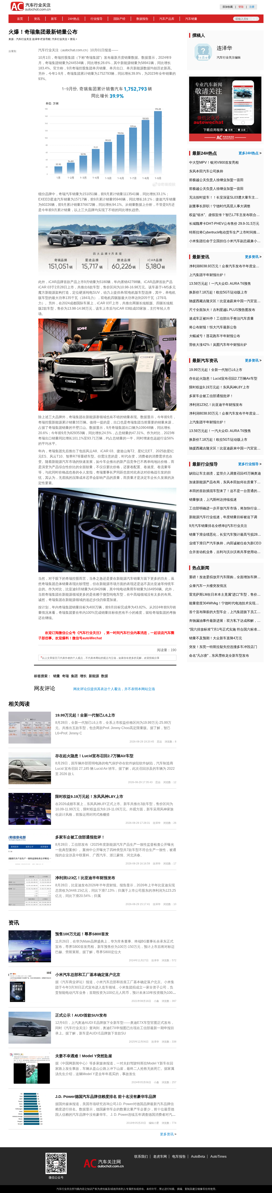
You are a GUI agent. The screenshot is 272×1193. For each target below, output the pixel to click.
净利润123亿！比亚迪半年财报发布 (85, 878)
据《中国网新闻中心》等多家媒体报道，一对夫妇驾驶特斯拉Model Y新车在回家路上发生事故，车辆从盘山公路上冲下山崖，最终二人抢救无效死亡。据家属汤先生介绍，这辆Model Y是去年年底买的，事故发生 (114, 1068)
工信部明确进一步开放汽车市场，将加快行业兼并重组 (230, 508)
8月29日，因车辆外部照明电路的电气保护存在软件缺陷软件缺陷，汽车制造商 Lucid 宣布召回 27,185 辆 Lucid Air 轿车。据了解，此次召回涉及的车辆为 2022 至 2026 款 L (115, 768)
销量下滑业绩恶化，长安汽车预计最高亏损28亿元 (226, 534)
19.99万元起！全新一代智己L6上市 (85, 715)
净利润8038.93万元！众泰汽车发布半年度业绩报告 (227, 266)
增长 (83, 676)
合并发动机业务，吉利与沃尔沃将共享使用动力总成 (228, 552)
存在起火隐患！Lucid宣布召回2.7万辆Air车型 (94, 756)
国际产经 (119, 18)
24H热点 (73, 18)
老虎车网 (160, 1156)
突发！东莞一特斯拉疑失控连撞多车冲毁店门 (223, 647)
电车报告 (179, 1156)
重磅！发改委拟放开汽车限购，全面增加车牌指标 (226, 577)
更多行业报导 (248, 464)
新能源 (94, 676)
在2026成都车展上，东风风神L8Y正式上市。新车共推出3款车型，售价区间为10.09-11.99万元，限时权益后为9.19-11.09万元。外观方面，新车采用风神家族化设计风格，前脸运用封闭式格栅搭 (114, 809)
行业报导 (96, 18)
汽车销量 (191, 18)
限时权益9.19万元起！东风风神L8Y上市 (89, 796)
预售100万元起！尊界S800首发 (82, 934)
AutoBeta (198, 1156)
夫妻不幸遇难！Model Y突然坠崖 (83, 1056)
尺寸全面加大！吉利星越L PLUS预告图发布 (222, 310)
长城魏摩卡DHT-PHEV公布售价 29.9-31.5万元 (224, 223)
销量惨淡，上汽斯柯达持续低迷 (213, 499)
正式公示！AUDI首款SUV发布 (81, 1015)
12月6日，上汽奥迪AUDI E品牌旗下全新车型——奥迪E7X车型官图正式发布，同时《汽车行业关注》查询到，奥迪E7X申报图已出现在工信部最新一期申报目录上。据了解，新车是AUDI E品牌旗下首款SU (114, 1028)
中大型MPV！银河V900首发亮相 (214, 162)
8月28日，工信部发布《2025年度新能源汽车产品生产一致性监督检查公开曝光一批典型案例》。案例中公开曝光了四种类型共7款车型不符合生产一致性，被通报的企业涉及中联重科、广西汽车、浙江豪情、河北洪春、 (115, 850)
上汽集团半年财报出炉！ (208, 275)
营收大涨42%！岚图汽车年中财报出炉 (218, 344)
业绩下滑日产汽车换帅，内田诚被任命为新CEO (225, 543)
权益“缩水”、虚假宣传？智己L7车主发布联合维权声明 (229, 215)
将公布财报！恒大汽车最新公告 (213, 327)
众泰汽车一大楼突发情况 (208, 586)
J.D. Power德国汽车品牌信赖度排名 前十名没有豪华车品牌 (105, 1096)
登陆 (241, 6)
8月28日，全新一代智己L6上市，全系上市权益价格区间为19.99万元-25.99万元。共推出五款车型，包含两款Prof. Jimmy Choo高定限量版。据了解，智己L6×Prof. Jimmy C (113, 728)
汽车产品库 (166, 18)
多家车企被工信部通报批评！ (80, 837)
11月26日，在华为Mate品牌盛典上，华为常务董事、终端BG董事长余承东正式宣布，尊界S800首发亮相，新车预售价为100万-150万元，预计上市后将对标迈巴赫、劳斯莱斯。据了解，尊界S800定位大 (114, 947)
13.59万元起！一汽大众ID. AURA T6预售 (220, 283)
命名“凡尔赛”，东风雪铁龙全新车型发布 (219, 655)
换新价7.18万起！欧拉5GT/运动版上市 (218, 292)
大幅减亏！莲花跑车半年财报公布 (214, 336)
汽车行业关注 (23, 39)
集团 (74, 676)
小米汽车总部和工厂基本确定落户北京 (87, 975)
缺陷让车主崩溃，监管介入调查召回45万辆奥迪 (225, 473)
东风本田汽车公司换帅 (206, 171)
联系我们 (141, 1156)
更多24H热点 (249, 153)
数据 (104, 676)
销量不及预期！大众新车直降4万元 (215, 638)
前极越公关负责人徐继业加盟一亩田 (216, 180)
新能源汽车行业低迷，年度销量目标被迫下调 (223, 517)
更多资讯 (167, 1134)
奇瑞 (65, 676)
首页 (20, 18)
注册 (251, 6)
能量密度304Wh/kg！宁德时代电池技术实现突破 (225, 603)
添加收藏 (227, 6)
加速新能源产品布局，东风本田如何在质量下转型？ (228, 482)
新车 (54, 18)
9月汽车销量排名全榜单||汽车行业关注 (218, 526)
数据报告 (142, 18)
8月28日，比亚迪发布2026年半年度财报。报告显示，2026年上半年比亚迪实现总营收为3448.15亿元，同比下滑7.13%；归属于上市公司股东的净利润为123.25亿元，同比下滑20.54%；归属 (115, 890)
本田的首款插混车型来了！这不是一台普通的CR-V (227, 491)
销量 (56, 676)
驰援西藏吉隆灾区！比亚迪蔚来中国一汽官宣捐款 (226, 301)
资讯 (37, 18)
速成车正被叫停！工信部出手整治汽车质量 (221, 318)
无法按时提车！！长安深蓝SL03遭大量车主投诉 (225, 197)
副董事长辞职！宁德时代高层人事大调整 (219, 206)
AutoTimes (218, 1156)
